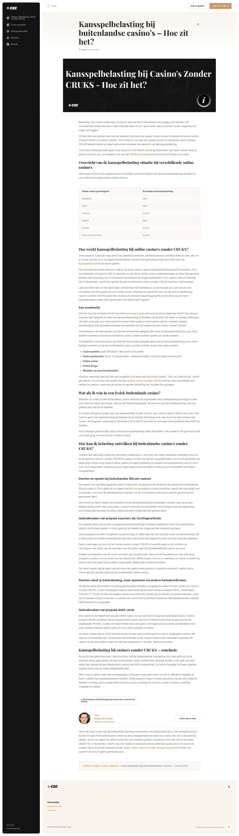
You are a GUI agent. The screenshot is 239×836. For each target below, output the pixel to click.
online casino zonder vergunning (150, 747)
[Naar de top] (229, 827)
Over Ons (10, 825)
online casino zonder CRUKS (144, 380)
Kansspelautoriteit (90, 263)
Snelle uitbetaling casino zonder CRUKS (23, 18)
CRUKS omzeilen (140, 154)
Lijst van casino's (220, 6)
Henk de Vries (93, 50)
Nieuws (14, 44)
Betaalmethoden (19, 31)
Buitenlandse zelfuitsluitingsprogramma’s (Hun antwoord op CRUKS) (108, 700)
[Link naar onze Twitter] (229, 786)
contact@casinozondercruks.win (209, 827)
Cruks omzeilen (18, 25)
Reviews (15, 38)
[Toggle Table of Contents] (197, 24)
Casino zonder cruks (95, 765)
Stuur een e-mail (188, 718)
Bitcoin (133, 488)
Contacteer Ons (13, 829)
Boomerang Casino (133, 313)
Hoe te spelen (197, 6)
